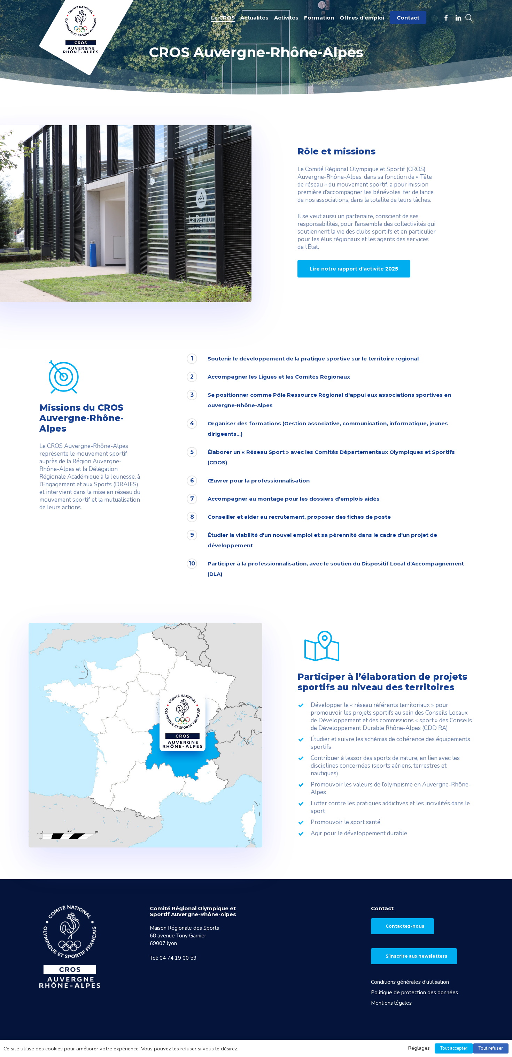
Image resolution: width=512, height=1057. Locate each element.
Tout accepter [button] (453, 1048)
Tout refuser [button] (491, 1048)
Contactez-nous (405, 926)
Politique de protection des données (414, 992)
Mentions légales (391, 1002)
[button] (353, 268)
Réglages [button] (419, 1047)
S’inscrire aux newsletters (416, 956)
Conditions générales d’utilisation (410, 982)
